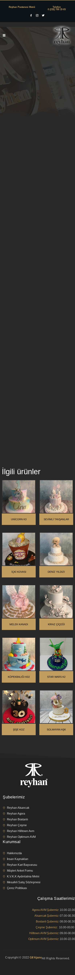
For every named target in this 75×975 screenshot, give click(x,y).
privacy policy (9, 962)
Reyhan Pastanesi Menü (22, 7)
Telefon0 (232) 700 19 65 (57, 8)
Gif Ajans (36, 957)
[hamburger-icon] (4, 35)
